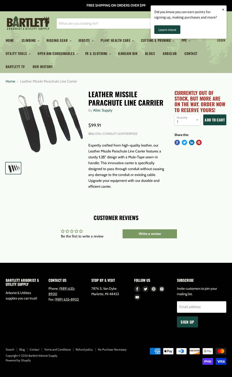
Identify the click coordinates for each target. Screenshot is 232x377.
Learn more (167, 29)
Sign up (187, 322)
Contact (190, 53)
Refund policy (84, 349)
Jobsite (84, 40)
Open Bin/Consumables (56, 53)
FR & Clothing (97, 53)
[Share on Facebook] (177, 142)
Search (10, 349)
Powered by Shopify (18, 360)
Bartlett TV (15, 66)
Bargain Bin (127, 53)
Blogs (150, 53)
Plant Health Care (116, 40)
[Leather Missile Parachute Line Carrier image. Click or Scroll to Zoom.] (44, 124)
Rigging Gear (57, 40)
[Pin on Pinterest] (199, 142)
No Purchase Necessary (112, 349)
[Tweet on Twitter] (184, 142)
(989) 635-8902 (67, 299)
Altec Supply (102, 110)
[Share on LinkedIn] (191, 142)
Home (10, 40)
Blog (22, 349)
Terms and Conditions (57, 349)
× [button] (223, 9)
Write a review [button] (150, 234)
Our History (43, 66)
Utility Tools (17, 53)
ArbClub (170, 53)
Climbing (29, 40)
